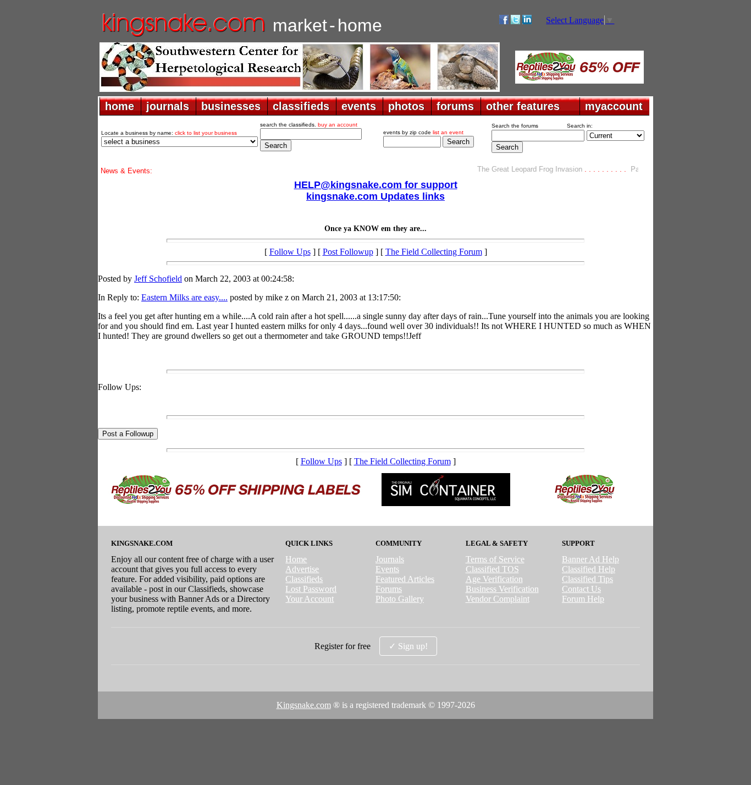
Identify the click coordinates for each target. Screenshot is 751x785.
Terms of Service (495, 559)
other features (523, 106)
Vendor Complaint (497, 598)
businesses (231, 106)
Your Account (309, 598)
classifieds (301, 106)
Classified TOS (492, 569)
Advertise (302, 569)
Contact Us (581, 589)
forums (455, 106)
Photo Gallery (399, 598)
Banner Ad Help (590, 559)
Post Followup (348, 251)
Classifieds (304, 579)
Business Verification (502, 589)
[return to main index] (183, 36)
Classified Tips (587, 579)
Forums (388, 589)
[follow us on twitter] (515, 21)
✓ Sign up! (408, 646)
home (119, 106)
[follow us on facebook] (504, 21)
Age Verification (494, 579)
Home (296, 559)
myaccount (614, 106)
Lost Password (310, 589)
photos (406, 106)
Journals (389, 559)
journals (167, 106)
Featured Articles (404, 579)
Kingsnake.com (304, 705)
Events (387, 569)
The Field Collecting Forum (433, 251)
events (358, 106)
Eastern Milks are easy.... (184, 297)
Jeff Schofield (158, 278)
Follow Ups (290, 251)
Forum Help (583, 598)
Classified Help (588, 569)
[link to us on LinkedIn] (527, 21)
